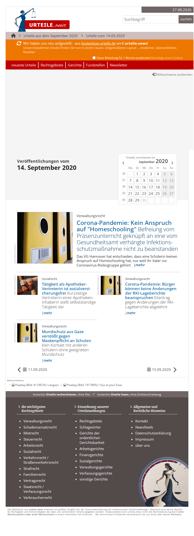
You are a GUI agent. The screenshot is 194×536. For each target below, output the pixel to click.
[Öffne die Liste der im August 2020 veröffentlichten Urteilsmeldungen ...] (122, 163)
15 (137, 187)
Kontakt (141, 421)
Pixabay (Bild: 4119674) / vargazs (37, 385)
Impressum (144, 439)
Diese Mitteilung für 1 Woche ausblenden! (140, 57)
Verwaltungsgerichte (96, 467)
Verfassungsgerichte (95, 473)
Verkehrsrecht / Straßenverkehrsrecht (40, 460)
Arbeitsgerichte (91, 448)
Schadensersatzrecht (40, 427)
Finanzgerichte (91, 454)
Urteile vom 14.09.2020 (105, 35)
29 (137, 200)
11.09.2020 (37, 369)
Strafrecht (31, 468)
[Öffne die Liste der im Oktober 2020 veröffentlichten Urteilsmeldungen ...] (172, 163)
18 (158, 187)
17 (151, 187)
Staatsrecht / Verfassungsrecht (37, 489)
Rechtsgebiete (52, 65)
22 (137, 193)
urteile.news (36, 509)
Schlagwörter (90, 427)
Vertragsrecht (34, 480)
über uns (142, 445)
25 (158, 193)
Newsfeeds (144, 427)
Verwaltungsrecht (37, 421)
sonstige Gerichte (93, 479)
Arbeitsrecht (33, 445)
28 (130, 200)
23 (144, 193)
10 (151, 180)
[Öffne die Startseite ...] (58, 20)
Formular (176, 514)
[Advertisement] (100, 114)
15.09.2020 (161, 369)
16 (144, 187)
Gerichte (75, 65)
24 (151, 193)
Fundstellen (95, 65)
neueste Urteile (23, 65)
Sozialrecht (32, 451)
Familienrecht (34, 474)
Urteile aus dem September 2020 (51, 35)
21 (130, 193)
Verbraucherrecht (37, 497)
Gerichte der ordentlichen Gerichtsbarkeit (91, 438)
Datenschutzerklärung (153, 433)
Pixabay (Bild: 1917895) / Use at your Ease (94, 385)
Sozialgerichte (90, 461)
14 (130, 187)
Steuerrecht (32, 439)
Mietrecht (31, 433)
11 (158, 180)
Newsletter (118, 65)
